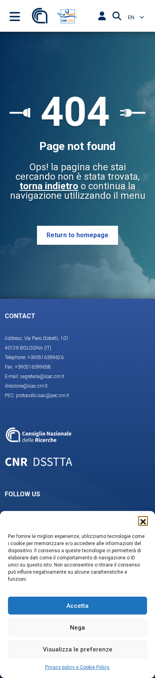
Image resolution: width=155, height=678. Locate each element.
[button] (143, 521)
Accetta (77, 605)
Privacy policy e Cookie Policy (77, 667)
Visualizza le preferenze (77, 649)
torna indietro (48, 186)
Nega (77, 627)
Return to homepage (77, 235)
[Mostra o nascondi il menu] (14, 15)
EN (132, 17)
